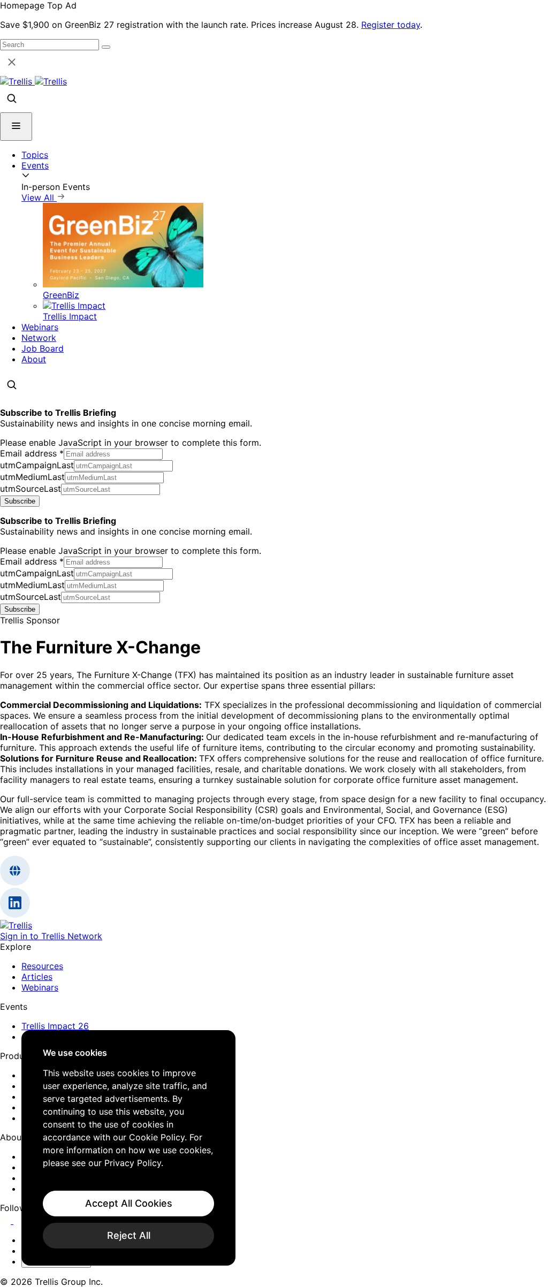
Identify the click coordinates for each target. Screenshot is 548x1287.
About (33, 359)
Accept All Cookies (128, 1203)
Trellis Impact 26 (55, 1026)
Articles (36, 976)
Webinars (39, 327)
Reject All (128, 1235)
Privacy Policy (132, 1162)
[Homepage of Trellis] (16, 925)
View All (39, 197)
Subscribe (19, 501)
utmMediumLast (32, 476)
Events (35, 165)
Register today (390, 24)
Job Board (42, 348)
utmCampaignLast (37, 465)
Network (38, 337)
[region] (128, 1148)
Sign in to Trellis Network (51, 936)
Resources (42, 966)
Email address (32, 453)
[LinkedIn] (6, 1220)
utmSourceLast (30, 488)
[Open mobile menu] (16, 126)
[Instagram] (20, 1220)
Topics (34, 154)
